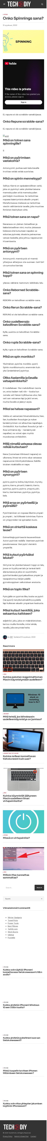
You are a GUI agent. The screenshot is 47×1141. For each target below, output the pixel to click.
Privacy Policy (7, 1136)
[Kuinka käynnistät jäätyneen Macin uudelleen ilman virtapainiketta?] (23, 779)
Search (39, 888)
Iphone (6, 967)
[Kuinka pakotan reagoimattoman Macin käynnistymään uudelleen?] (23, 660)
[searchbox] (18, 887)
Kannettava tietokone (11, 753)
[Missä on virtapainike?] (23, 821)
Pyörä (6, 14)
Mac (5, 674)
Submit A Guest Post (21, 1136)
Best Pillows (13, 926)
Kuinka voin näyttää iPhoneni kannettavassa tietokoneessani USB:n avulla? (22, 972)
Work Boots (13, 932)
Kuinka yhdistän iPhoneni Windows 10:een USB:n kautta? (21, 1006)
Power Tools (13, 923)
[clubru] (6, 136)
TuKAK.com (13, 929)
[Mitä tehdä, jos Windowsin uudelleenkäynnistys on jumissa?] (23, 700)
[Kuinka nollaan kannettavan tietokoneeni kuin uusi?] (23, 739)
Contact (33, 1136)
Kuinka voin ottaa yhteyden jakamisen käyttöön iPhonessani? (22, 1105)
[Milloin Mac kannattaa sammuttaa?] (23, 858)
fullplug (11, 934)
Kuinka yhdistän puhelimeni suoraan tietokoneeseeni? (21, 1039)
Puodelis (11, 937)
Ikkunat (6, 714)
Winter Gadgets (15, 917)
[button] (4, 4)
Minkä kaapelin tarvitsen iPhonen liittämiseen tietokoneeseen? (20, 1072)
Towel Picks (13, 920)
